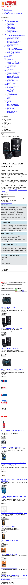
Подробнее (8, 177)
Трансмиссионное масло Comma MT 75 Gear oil (13, 430)
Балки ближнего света (13, 33)
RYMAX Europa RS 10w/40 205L (9, 540)
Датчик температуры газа (13, 76)
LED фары (6, 20)
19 (1, 445)
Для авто (6, 84)
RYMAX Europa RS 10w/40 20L (9, 554)
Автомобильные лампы (13, 86)
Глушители (10, 91)
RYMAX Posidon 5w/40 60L (8, 526)
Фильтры (9, 82)
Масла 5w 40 (7, 56)
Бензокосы (9, 101)
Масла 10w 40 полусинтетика (15, 49)
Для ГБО (6, 70)
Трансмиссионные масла (13, 37)
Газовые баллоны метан (13, 63)
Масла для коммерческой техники (16, 35)
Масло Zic (3, 578)
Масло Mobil (23, 578)
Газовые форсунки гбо (13, 73)
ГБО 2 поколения (11, 65)
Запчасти (9, 93)
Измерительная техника (13, 105)
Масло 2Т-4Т (10, 45)
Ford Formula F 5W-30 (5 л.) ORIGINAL (11, 447)
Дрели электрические (12, 104)
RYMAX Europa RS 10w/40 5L (9, 568)
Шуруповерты (10, 112)
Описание (3, 203)
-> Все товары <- (5, 17)
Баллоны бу (10, 59)
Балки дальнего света (12, 31)
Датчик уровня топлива (13, 77)
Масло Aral (9, 578)
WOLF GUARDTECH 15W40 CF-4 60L (11, 328)
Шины (8, 98)
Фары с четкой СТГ (12, 27)
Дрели (8, 103)
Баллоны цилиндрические (14, 62)
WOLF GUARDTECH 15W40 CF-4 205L (11, 348)
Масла (5, 34)
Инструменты (7, 100)
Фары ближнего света (13, 21)
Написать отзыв (5, 201)
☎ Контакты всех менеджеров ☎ (13, 13)
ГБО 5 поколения (11, 69)
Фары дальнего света (12, 26)
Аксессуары (10, 90)
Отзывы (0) (9, 203)
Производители (8, 10)
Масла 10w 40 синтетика (13, 51)
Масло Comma (16, 578)
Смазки (9, 97)
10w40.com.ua (4, 575)
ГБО (5, 58)
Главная (6, 9)
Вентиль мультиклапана (13, 72)
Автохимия (10, 87)
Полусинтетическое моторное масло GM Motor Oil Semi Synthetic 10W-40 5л (13, 463)
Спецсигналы (10, 24)
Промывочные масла (12, 42)
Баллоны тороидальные (13, 61)
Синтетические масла (12, 40)
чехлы (8, 579)
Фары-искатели (11, 28)
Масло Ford (4, 579)
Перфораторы (10, 108)
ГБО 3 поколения (11, 66)
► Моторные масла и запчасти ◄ (18, 575)
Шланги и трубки (11, 83)
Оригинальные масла (12, 44)
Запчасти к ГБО (11, 79)
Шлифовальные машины (13, 111)
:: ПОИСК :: (7, 12)
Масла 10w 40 (7, 47)
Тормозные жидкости (12, 94)
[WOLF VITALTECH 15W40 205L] (12, 159)
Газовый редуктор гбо (13, 75)
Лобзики (9, 107)
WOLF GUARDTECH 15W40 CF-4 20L (11, 307)
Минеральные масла (12, 38)
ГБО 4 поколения (11, 68)
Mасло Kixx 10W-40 (12, 48)
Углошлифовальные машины (14, 109)
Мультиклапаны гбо (12, 80)
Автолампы (10, 23)
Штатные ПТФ (11, 30)
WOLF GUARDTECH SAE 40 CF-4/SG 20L (12, 369)
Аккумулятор (10, 89)
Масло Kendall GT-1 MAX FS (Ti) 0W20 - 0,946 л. (14, 513)
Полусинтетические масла (14, 41)
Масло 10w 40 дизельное (13, 52)
